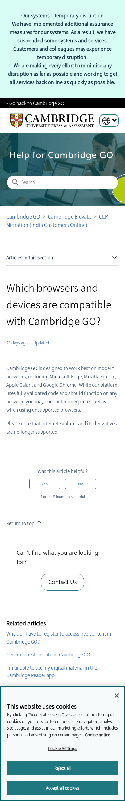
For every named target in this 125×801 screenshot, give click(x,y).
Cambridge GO (23, 216)
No (80, 484)
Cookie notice (97, 735)
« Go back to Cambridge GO (35, 103)
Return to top (20, 523)
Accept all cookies (62, 788)
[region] (62, 743)
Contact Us (62, 582)
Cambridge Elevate (69, 216)
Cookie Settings (62, 748)
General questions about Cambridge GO (48, 654)
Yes (45, 484)
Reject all (62, 768)
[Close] (116, 695)
